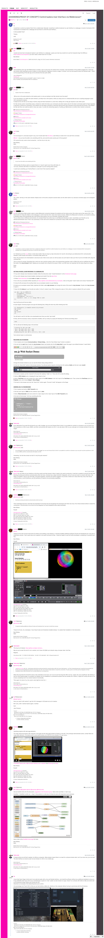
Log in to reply (92, 20)
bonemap (16, 494)
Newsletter (33, 8)
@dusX (28, 789)
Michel (15, 48)
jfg (14, 696)
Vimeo (56, 763)
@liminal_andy (20, 445)
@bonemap (19, 621)
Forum (12, 8)
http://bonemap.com (17, 512)
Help (17, 8)
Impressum (95, 1)
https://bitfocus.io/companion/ (21, 54)
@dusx (15, 195)
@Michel (18, 789)
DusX (15, 87)
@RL (23, 48)
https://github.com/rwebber (19, 121)
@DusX (15, 138)
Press (85, 1)
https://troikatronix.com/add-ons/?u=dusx (22, 117)
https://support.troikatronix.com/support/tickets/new (24, 114)
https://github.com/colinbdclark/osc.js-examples (50, 280)
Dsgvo (90, 1)
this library (50, 135)
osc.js (26, 254)
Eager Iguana (16, 645)
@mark (23, 156)
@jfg (22, 789)
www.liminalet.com (17, 433)
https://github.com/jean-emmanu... (34, 648)
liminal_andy (16, 423)
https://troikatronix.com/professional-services (23, 111)
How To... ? (13, 19)
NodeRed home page (28, 839)
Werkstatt (24, 8)
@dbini (25, 789)
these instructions (22, 278)
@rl (14, 50)
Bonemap (50, 763)
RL (14, 23)
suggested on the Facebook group (43, 791)
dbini (15, 67)
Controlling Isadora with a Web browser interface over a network (30, 763)
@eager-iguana (17, 699)
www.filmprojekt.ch (24, 59)
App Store (54, 276)
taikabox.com (16, 76)
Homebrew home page (70, 273)
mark (15, 131)
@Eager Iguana (19, 696)
